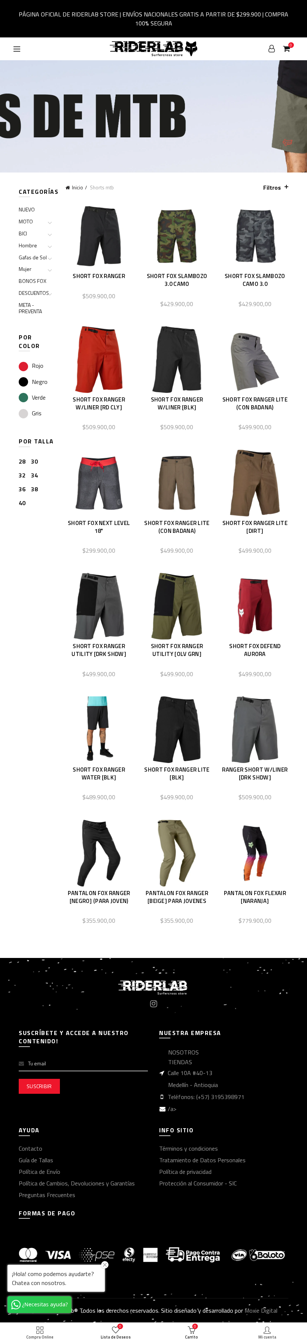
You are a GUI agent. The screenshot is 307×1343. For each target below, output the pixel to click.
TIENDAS (180, 1061)
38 (34, 489)
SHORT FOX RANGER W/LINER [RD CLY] (99, 403)
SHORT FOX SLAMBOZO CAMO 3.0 (255, 280)
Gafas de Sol (33, 257)
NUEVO (27, 209)
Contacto (30, 1148)
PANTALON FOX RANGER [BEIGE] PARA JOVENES (177, 897)
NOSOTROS (183, 1052)
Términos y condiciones (188, 1148)
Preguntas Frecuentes (47, 1194)
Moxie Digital (260, 1310)
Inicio (77, 187)
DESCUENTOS (34, 293)
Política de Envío (39, 1171)
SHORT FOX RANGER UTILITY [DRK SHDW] (99, 650)
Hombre (28, 245)
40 (22, 502)
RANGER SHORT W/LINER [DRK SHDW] (255, 773)
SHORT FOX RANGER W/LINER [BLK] (177, 403)
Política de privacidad (185, 1171)
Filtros (272, 187)
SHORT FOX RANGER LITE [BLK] (176, 773)
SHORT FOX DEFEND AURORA (254, 650)
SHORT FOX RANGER (99, 276)
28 (22, 461)
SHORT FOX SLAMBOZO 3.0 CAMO (177, 280)
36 (22, 489)
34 (34, 475)
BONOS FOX (32, 281)
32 (22, 475)
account (271, 48)
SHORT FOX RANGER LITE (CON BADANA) (255, 403)
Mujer (25, 269)
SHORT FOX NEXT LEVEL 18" (99, 527)
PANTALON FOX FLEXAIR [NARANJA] (255, 897)
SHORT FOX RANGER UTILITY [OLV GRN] (177, 650)
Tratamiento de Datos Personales (202, 1160)
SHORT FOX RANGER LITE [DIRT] (255, 527)
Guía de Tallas (36, 1160)
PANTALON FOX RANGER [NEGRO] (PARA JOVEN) (99, 897)
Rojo (37, 365)
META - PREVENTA (30, 308)
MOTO (26, 221)
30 (34, 461)
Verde (39, 397)
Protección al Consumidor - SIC (198, 1183)
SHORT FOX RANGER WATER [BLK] (99, 773)
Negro (40, 381)
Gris (37, 413)
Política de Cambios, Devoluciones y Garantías (77, 1183)
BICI (23, 233)
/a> (172, 1108)
